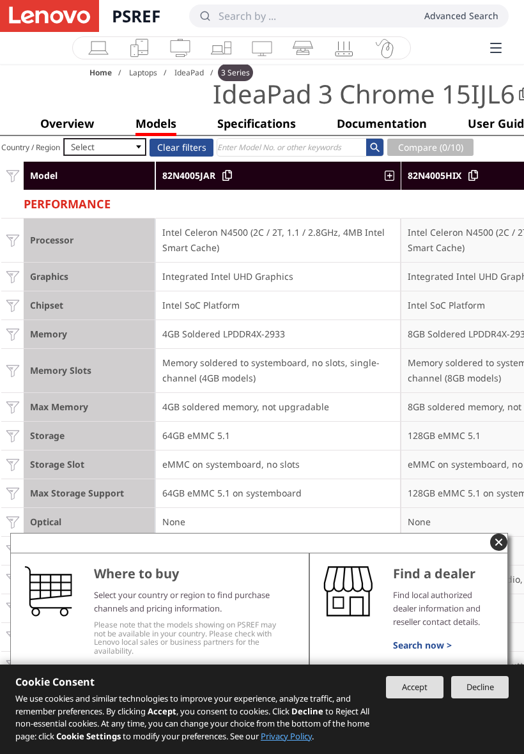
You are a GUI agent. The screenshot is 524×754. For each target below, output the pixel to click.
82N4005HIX (434, 175)
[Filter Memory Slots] (12, 370)
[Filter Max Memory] (12, 407)
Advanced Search (461, 16)
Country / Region (30, 147)
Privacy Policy (286, 736)
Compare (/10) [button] (430, 147)
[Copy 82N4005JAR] (227, 175)
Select (83, 147)
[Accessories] (385, 48)
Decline (480, 687)
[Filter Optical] (12, 522)
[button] (67, 123)
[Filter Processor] (12, 240)
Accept (415, 687)
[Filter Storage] (12, 435)
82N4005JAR (188, 175)
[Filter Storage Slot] (12, 464)
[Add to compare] (393, 176)
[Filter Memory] (12, 334)
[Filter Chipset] (12, 305)
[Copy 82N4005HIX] (473, 175)
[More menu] (496, 48)
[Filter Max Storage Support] (12, 493)
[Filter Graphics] (12, 276)
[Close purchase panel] (498, 542)
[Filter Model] (12, 175)
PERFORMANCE (67, 202)
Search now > (422, 645)
